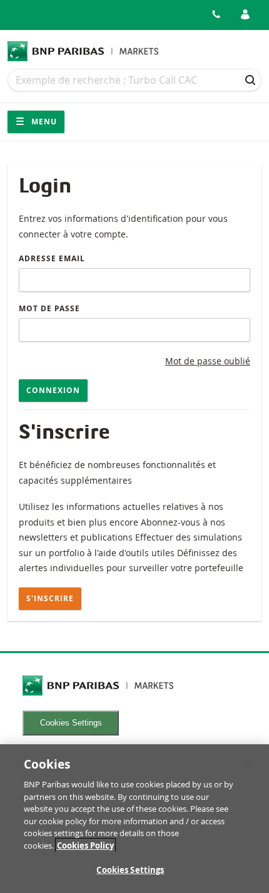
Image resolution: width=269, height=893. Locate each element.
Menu (43, 121)
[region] (134, 818)
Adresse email (52, 258)
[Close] (249, 764)
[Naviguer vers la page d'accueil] (83, 51)
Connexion (53, 390)
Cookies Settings (71, 722)
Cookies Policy (85, 845)
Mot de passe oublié (207, 361)
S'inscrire (50, 598)
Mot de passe (49, 308)
